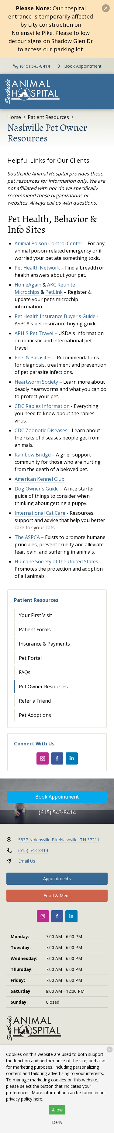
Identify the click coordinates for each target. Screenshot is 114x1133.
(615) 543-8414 (57, 812)
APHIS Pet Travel (34, 333)
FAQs (24, 672)
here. (38, 1099)
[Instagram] (42, 758)
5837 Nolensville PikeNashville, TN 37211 (58, 840)
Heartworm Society (36, 381)
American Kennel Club (39, 479)
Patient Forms (35, 629)
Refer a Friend (35, 700)
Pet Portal (30, 658)
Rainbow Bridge (33, 454)
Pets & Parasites (33, 357)
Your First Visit (35, 615)
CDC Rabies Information (42, 406)
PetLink (54, 292)
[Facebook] (57, 758)
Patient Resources (48, 117)
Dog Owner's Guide (37, 488)
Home (14, 117)
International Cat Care (40, 513)
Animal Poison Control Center (48, 243)
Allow (57, 1110)
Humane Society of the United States (56, 561)
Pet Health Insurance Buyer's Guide (55, 316)
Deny (57, 1122)
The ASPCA (27, 537)
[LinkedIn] (72, 758)
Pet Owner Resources (43, 686)
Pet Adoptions (35, 715)
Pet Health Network (37, 267)
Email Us (26, 861)
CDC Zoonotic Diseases (41, 430)
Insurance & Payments (44, 643)
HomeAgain (28, 284)
